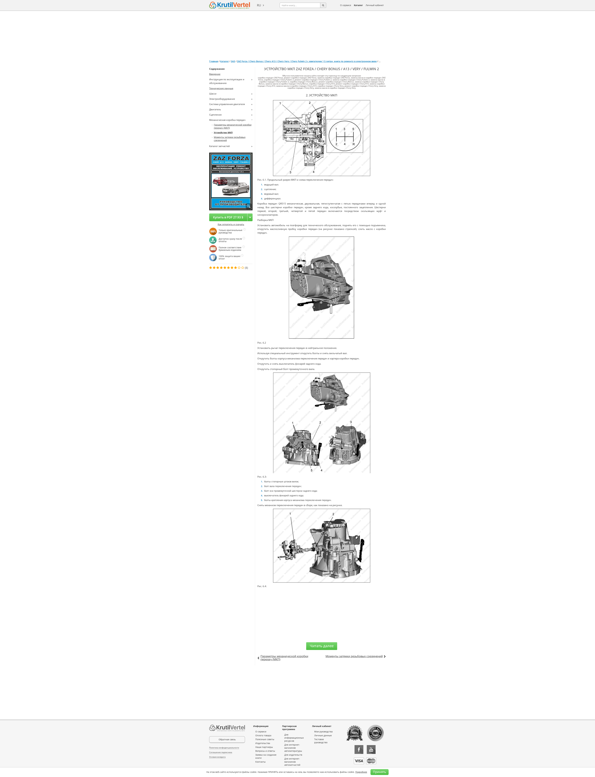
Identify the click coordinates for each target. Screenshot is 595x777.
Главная (213, 61)
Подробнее (361, 771)
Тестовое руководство (320, 741)
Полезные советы (264, 739)
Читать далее (322, 645)
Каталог (358, 5)
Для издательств (293, 754)
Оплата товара (263, 735)
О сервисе (345, 5)
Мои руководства (323, 731)
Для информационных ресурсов (294, 737)
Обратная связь (227, 739)
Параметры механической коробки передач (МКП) (284, 658)
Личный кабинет (375, 5)
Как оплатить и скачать (231, 224)
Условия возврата (217, 757)
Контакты (260, 761)
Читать (229, 181)
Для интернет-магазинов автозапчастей (292, 761)
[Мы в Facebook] (359, 749)
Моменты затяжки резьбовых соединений (354, 656)
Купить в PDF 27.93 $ (228, 217)
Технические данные (221, 88)
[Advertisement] (297, 34)
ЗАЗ (233, 61)
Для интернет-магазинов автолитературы (293, 747)
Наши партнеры (264, 747)
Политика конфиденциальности (224, 747)
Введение (214, 74)
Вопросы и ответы (265, 750)
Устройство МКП (223, 132)
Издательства (262, 743)
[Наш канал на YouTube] (371, 749)
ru (259, 5)
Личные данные (323, 735)
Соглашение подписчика (220, 752)
